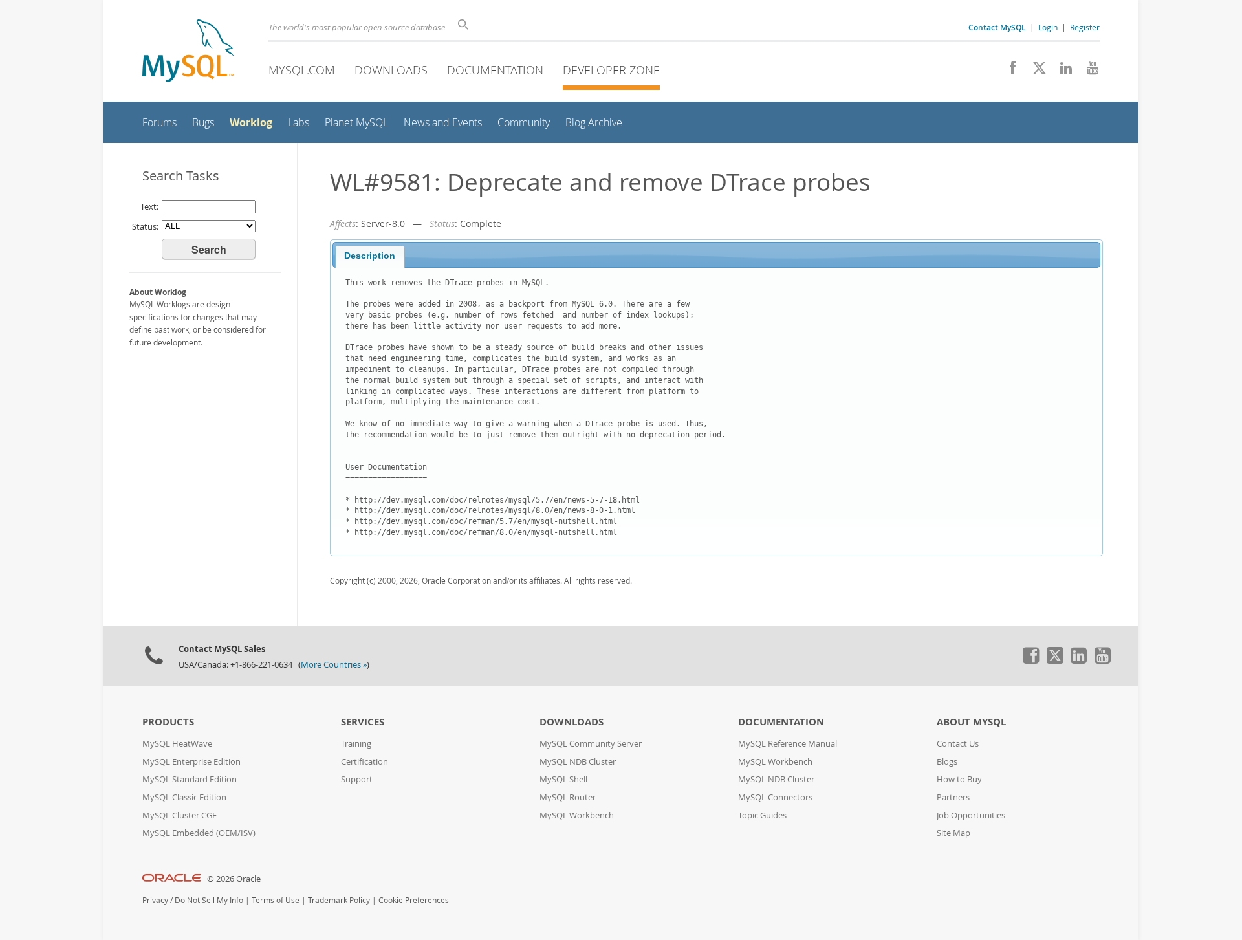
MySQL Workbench (576, 815)
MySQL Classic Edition (184, 797)
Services (362, 721)
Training (356, 743)
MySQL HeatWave (177, 743)
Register (1085, 27)
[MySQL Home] (188, 52)
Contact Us (958, 743)
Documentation (495, 70)
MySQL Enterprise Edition (191, 761)
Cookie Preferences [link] (413, 900)
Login (1048, 27)
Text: (149, 206)
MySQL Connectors (775, 797)
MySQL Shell (563, 779)
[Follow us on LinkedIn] (1061, 71)
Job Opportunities (971, 815)
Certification (364, 761)
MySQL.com (301, 70)
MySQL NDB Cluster (577, 761)
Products (168, 721)
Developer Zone (611, 70)
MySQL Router (567, 797)
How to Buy (959, 779)
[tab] (370, 256)
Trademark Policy (339, 900)
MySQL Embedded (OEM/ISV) (199, 832)
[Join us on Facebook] (1008, 71)
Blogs (947, 761)
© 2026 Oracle (234, 878)
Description (369, 256)
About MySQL (971, 721)
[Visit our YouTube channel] (1088, 71)
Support (357, 779)
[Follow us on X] (1035, 71)
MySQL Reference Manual (787, 743)
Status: (145, 226)
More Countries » (334, 664)
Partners (953, 797)
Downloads (391, 70)
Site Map (953, 832)
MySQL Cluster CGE (179, 815)
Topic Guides (762, 815)
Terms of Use (276, 900)
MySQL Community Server (590, 743)
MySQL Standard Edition (189, 779)
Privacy (155, 900)
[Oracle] (171, 878)
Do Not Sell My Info (209, 900)
